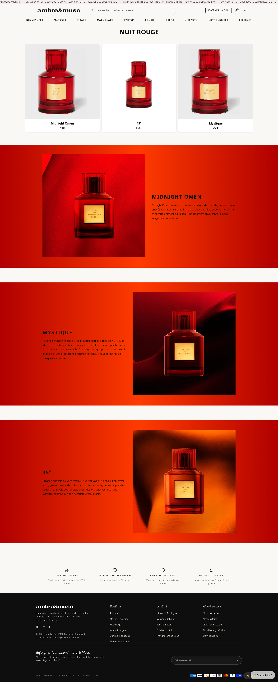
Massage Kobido (165, 619)
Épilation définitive (166, 630)
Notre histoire (210, 619)
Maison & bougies (119, 619)
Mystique (215, 123)
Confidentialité (210, 635)
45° (139, 123)
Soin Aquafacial (164, 624)
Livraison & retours (212, 624)
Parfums (114, 613)
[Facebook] (49, 627)
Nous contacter (211, 613)
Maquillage (115, 624)
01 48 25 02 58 (43, 637)
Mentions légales (84, 675)
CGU (97, 675)
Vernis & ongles (118, 630)
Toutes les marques (120, 641)
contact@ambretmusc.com (66, 637)
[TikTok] (43, 627)
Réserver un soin (219, 10)
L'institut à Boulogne (167, 613)
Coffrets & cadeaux (120, 635)
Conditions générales (214, 630)
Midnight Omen (62, 123)
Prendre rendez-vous (168, 635)
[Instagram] (37, 627)
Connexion (245, 10)
